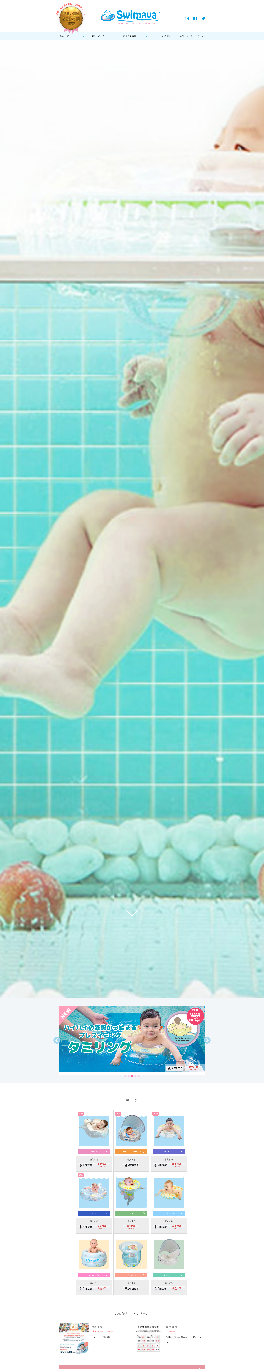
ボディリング (168, 1213)
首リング (131, 1213)
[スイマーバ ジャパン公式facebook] (195, 18)
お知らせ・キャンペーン (191, 36)
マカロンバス (93, 1275)
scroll (132, 913)
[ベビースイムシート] (94, 1191)
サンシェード (168, 1275)
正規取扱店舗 (129, 36)
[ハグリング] (94, 1130)
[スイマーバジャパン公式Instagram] (187, 18)
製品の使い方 (98, 36)
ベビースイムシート (94, 1213)
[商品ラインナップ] (131, 1253)
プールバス (131, 1275)
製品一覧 (64, 36)
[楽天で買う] (193, 1065)
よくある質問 (164, 36)
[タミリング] (169, 1130)
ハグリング (94, 1151)
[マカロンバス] (94, 1253)
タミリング (168, 1151)
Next (208, 1041)
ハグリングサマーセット (131, 1151)
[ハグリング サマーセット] (131, 1130)
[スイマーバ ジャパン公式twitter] (203, 18)
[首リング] (131, 1191)
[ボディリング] (132, 1039)
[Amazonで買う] (175, 1065)
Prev (58, 1041)
